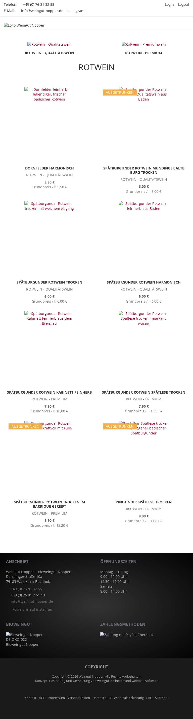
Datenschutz (101, 698)
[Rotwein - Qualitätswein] (49, 44)
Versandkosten (78, 698)
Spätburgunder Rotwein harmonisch (144, 282)
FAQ (149, 698)
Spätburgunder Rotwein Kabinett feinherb (49, 392)
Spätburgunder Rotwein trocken (49, 282)
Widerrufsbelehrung (129, 698)
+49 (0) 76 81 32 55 (38, 4)
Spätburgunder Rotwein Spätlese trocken (143, 392)
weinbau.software (145, 681)
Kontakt (30, 698)
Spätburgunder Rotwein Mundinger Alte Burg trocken (143, 170)
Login (169, 4)
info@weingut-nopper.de (42, 10)
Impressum (56, 698)
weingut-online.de (110, 681)
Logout (183, 4)
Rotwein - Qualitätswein (49, 52)
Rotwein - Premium (143, 52)
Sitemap (161, 698)
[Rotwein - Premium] (144, 44)
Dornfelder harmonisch (49, 168)
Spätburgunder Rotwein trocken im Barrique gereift (49, 504)
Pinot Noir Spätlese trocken (144, 502)
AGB (42, 698)
